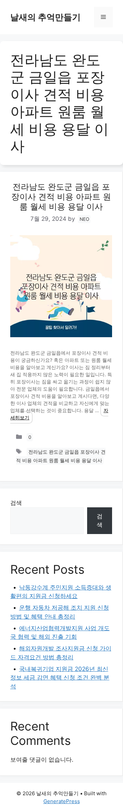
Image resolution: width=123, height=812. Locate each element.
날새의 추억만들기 (45, 17)
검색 (16, 502)
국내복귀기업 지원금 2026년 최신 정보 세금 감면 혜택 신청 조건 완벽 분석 (59, 677)
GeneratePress (61, 801)
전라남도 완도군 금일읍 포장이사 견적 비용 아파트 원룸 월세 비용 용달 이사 (61, 197)
